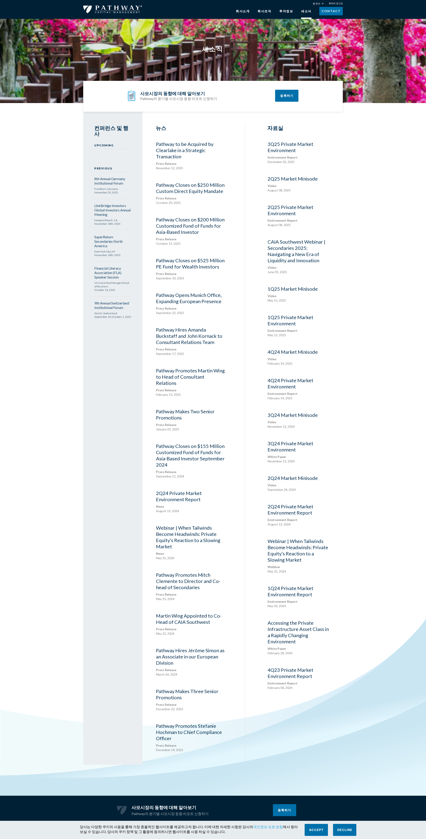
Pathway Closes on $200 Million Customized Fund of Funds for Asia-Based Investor (190, 231)
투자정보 (286, 11)
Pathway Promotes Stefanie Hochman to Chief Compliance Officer (189, 737)
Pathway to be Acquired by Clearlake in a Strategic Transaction (184, 155)
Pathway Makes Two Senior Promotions (185, 419)
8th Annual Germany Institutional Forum (109, 181)
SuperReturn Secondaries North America (108, 241)
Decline (344, 830)
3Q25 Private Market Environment (290, 152)
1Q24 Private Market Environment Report (290, 596)
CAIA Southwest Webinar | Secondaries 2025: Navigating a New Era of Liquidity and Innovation (296, 256)
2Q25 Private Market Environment (290, 215)
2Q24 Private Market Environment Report (179, 501)
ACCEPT (316, 830)
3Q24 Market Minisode (293, 420)
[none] (320, 4)
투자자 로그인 (336, 3)
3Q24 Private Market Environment (290, 451)
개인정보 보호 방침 (268, 827)
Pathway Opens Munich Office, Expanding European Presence (189, 303)
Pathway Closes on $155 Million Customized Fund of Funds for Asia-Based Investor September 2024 (190, 460)
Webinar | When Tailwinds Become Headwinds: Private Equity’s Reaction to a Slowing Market (188, 542)
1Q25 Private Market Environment (290, 325)
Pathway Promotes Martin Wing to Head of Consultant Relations (190, 382)
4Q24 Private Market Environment (290, 388)
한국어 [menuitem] (316, 3)
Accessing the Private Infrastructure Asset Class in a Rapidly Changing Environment (298, 637)
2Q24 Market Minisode (293, 483)
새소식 (306, 11)
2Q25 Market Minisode (293, 184)
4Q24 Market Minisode (293, 357)
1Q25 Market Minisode (293, 294)
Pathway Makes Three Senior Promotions (187, 699)
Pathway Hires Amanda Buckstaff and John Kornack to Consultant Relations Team (189, 341)
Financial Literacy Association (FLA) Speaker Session (107, 272)
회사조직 (265, 11)
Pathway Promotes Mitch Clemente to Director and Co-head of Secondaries (188, 586)
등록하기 (287, 95)
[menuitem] (318, 3)
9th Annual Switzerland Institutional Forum (111, 305)
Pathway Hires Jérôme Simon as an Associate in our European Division (190, 661)
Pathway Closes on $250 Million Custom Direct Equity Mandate (190, 193)
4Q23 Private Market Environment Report (290, 678)
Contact (330, 11)
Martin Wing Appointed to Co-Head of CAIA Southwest (188, 624)
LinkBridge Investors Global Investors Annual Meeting (112, 210)
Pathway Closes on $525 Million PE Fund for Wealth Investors (190, 268)
